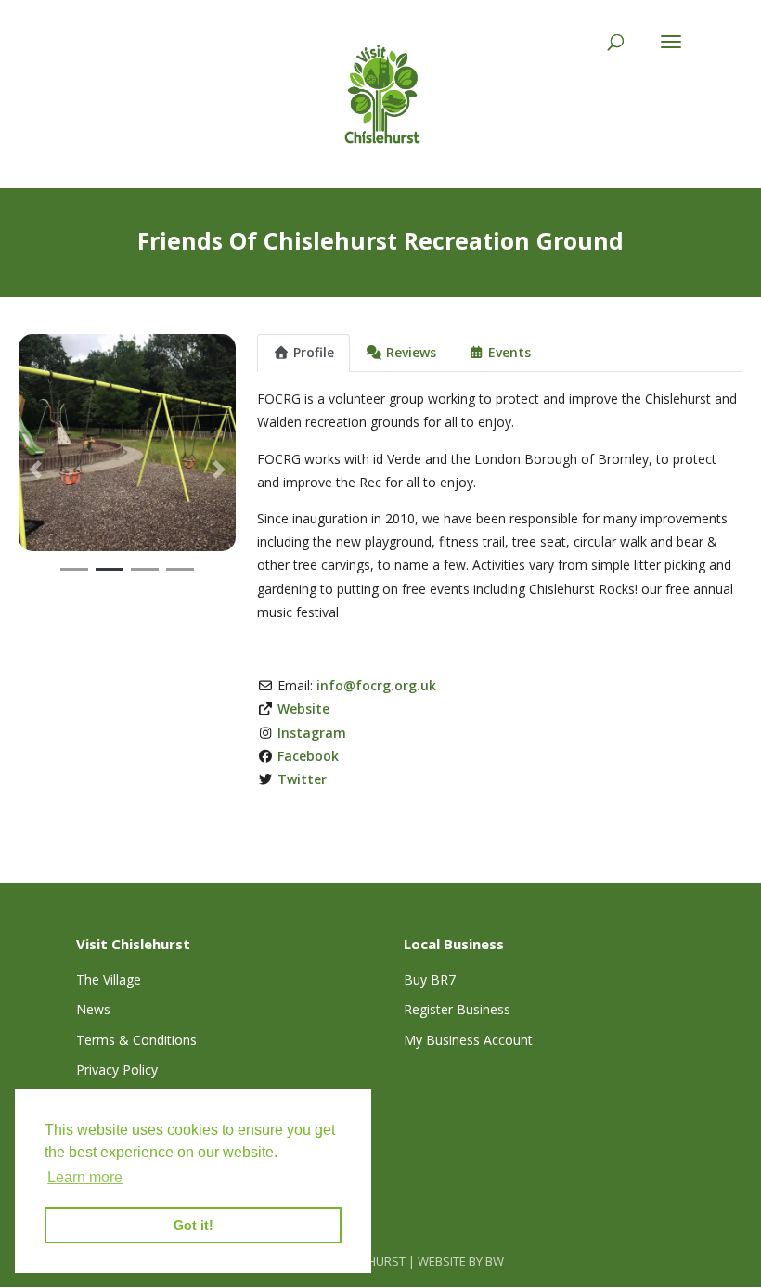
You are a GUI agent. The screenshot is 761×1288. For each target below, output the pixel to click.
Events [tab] (509, 352)
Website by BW (461, 1261)
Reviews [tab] (411, 352)
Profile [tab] (313, 352)
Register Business (457, 1009)
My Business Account (468, 1040)
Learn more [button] (85, 1177)
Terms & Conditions (136, 1040)
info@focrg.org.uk (376, 685)
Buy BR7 (430, 979)
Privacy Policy (117, 1069)
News (93, 1009)
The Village (108, 979)
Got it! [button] (193, 1224)
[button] (35, 469)
